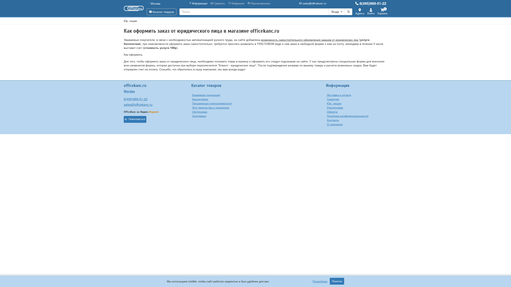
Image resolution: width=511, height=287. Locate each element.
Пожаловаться (137, 119)
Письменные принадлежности (212, 103)
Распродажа (335, 107)
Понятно (337, 281)
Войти (370, 13)
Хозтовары (199, 116)
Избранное (237, 3)
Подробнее (320, 281)
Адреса (359, 13)
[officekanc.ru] (134, 8)
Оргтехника (199, 112)
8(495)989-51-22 (372, 3)
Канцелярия (200, 99)
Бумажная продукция (206, 95)
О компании (335, 124)
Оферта (332, 112)
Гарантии (333, 99)
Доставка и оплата (339, 95)
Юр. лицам (334, 103)
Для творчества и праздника (210, 107)
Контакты (333, 120)
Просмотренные (260, 3)
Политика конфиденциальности (347, 116)
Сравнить (219, 3)
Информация (199, 3)
